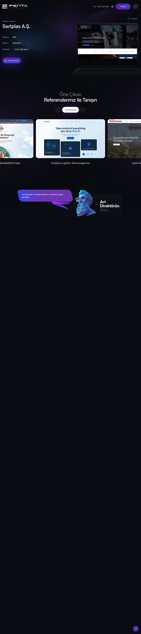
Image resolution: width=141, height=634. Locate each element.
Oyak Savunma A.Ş (70, 162)
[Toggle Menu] (136, 6)
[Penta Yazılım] (14, 6)
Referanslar (12, 21)
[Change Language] (112, 6)
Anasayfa (5, 21)
